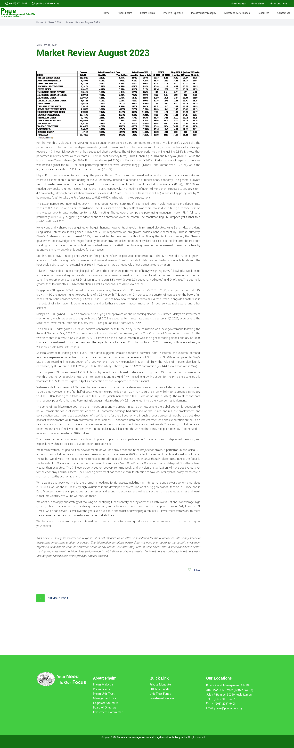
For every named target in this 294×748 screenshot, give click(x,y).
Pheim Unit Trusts (278, 3)
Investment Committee (108, 712)
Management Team (105, 698)
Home (39, 22)
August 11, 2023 (47, 45)
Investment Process (162, 698)
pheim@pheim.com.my (47, 3)
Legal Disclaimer (164, 737)
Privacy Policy (180, 737)
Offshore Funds (159, 689)
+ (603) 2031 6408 (224, 704)
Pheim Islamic (257, 3)
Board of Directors (104, 707)
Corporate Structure (105, 703)
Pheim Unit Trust (104, 693)
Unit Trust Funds (160, 693)
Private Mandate (160, 684)
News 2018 (54, 22)
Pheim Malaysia (239, 3)
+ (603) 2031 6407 (223, 699)
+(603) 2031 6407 (18, 3)
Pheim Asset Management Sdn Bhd (228, 685)
